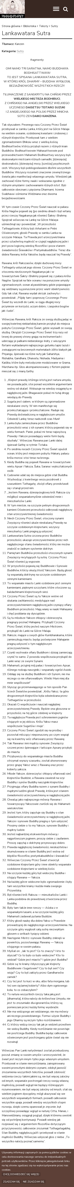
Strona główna (11, 26)
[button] (56, 9)
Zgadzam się (11, 1181)
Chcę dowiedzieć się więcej (21, 1174)
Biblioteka (29, 26)
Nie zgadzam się (33, 1181)
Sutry (54, 26)
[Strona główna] (12, 9)
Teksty (43, 26)
